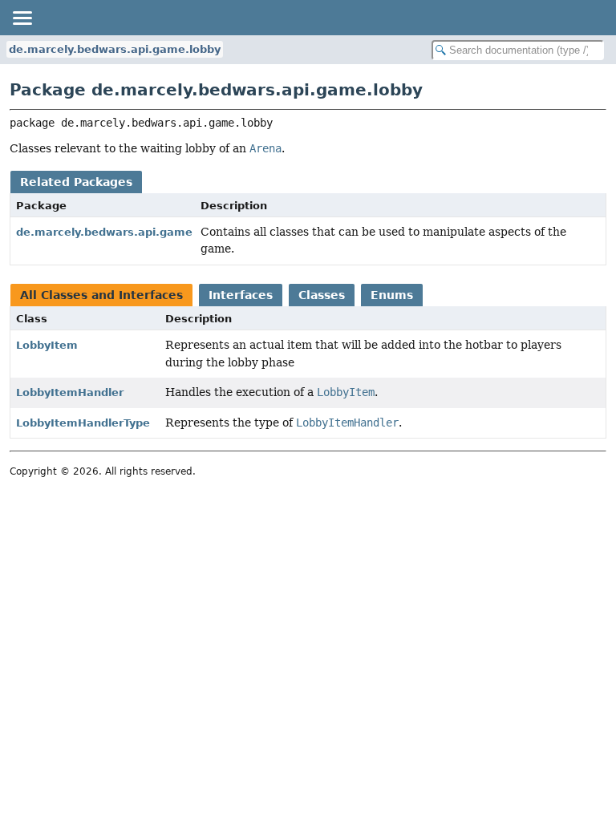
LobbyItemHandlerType (83, 423)
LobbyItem (47, 345)
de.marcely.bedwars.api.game (104, 232)
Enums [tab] (392, 295)
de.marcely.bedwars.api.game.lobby (115, 49)
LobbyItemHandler (70, 392)
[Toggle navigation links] (21, 17)
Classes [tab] (321, 295)
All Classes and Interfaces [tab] (101, 295)
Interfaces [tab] (241, 295)
